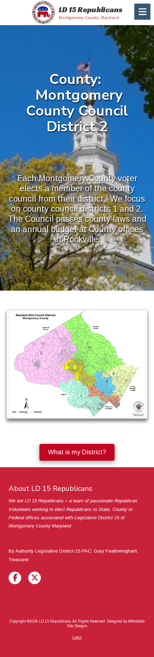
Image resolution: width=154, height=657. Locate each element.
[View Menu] (142, 12)
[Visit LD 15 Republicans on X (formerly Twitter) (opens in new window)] (34, 578)
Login (77, 637)
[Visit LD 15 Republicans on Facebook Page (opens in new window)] (15, 578)
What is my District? (77, 452)
